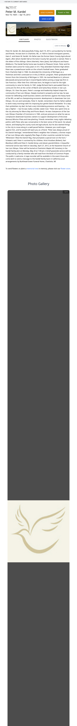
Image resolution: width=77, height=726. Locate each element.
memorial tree (32, 168)
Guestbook (52, 39)
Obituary (24, 39)
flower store (65, 168)
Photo (37, 39)
